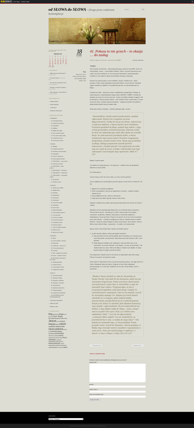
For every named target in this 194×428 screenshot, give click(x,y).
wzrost (58, 345)
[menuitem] (6, 1)
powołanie (51, 333)
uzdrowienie (51, 341)
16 (52, 61)
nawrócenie (60, 326)
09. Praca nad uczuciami (57, 140)
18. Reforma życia (55, 229)
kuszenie (79, 76)
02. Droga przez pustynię (57, 123)
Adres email (93, 389)
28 (66, 63)
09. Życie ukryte (55, 207)
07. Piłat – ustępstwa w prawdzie (59, 253)
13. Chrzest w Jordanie (57, 217)
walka (84, 78)
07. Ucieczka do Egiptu (56, 202)
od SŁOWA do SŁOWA (67, 9)
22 (50, 63)
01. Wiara (53, 238)
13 (63, 60)
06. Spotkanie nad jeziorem (57, 287)
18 (58, 61)
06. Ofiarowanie (55, 200)
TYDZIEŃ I (118, 60)
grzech (80, 74)
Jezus (84, 74)
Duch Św (50, 316)
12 (60, 60)
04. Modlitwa (54, 128)
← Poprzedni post (96, 345)
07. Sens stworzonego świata (58, 135)
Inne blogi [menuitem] (16, 1)
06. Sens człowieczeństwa (57, 133)
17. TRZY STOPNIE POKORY (58, 227)
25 (58, 63)
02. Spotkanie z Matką (56, 278)
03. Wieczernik (54, 243)
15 (50, 61)
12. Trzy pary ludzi (55, 215)
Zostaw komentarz (138, 60)
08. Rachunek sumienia (57, 163)
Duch (65, 314)
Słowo (64, 337)
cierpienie (55, 314)
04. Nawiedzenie (55, 195)
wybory (62, 343)
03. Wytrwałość (55, 125)
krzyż (62, 321)
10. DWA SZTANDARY (56, 210)
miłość (62, 324)
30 (52, 65)
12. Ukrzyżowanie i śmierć (57, 267)
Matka (57, 324)
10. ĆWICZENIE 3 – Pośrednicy (59, 170)
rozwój (56, 335)
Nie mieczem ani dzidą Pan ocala (58, 82)
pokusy (65, 329)
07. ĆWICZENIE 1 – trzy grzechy (59, 161)
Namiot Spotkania (54, 104)
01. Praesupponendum (56, 120)
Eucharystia (52, 318)
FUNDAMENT (53, 118)
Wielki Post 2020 (54, 303)
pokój (49, 331)
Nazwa (91, 384)
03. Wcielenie (54, 192)
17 (55, 61)
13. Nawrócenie (55, 179)
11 (58, 60)
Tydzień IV (52, 273)
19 (60, 61)
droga (61, 314)
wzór (85, 80)
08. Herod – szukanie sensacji (58, 255)
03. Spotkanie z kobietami (57, 280)
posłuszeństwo (56, 331)
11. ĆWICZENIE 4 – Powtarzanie (59, 172)
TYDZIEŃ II (53, 185)
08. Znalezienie (55, 205)
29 (50, 65)
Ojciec (51, 329)
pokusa (84, 76)
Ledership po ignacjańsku (56, 300)
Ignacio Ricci (102, 426)
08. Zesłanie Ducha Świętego (58, 292)
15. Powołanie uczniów (56, 222)
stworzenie (51, 337)
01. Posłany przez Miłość (57, 187)
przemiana (59, 333)
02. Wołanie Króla (55, 190)
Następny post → (137, 345)
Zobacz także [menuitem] (25, 1)
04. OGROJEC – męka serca (58, 245)
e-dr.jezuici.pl (53, 107)
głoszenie (64, 318)
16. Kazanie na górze (56, 224)
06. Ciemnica (54, 250)
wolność (81, 80)
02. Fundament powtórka (57, 149)
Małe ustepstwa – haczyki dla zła (58, 92)
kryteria (74, 76)
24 (55, 63)
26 (60, 63)
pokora (59, 329)
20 (63, 61)
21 (66, 61)
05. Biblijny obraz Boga (56, 130)
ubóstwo (52, 340)
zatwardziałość (53, 347)
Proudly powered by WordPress (78, 426)
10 (55, 60)
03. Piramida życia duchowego (58, 151)
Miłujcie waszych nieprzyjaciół (57, 73)
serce (61, 335)
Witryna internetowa (96, 394)
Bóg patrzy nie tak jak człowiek (57, 87)
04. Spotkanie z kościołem (57, 283)
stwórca (57, 337)
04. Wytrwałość (55, 153)
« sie (49, 66)
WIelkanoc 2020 (54, 306)
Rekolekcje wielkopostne (56, 110)
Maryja (51, 324)
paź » (53, 66)
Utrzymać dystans (54, 78)
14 (66, 60)
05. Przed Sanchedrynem (57, 248)
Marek (97, 60)
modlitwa (51, 326)
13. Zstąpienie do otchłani (57, 269)
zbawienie (60, 347)
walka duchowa (59, 341)
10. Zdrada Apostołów (56, 262)
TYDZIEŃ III (53, 235)
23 (52, 63)
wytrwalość (51, 345)
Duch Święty (58, 316)
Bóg (77, 74)
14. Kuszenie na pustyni (57, 220)
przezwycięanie (78, 78)
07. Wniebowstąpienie (56, 290)
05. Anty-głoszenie (55, 285)
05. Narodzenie (55, 197)
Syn (61, 337)
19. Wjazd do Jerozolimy (57, 232)
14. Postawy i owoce (56, 182)
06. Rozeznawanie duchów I (58, 158)
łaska (65, 347)
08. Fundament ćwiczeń (57, 138)
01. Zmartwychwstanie (56, 275)
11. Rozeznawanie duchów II (58, 212)
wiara (50, 343)
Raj (53, 335)
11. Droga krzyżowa (56, 264)
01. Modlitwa (54, 146)
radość (50, 335)
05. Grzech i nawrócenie (108, 60)
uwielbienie (58, 339)
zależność (63, 345)
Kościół (58, 321)
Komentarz (93, 362)
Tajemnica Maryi (54, 101)
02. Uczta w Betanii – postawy (58, 240)
